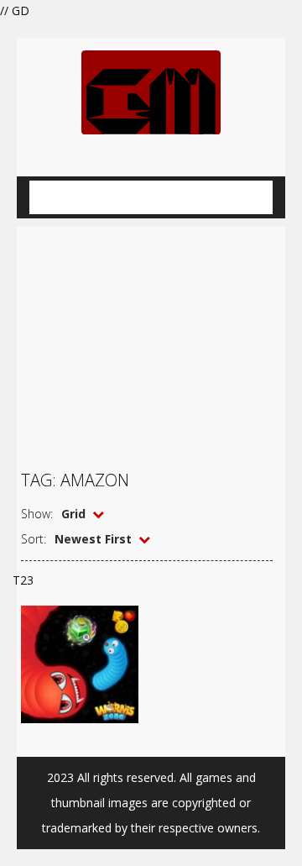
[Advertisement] (151, 339)
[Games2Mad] (151, 91)
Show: (37, 514)
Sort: (33, 539)
